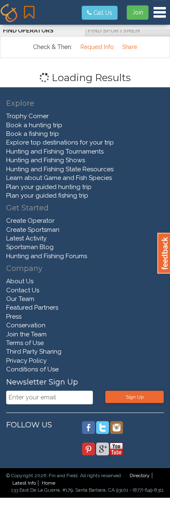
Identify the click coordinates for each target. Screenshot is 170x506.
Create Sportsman (32, 229)
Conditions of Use (32, 369)
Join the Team (26, 334)
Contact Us (22, 290)
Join (137, 12)
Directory (140, 475)
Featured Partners (32, 307)
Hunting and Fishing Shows (45, 160)
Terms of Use (25, 343)
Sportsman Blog (30, 247)
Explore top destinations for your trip (60, 142)
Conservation (25, 325)
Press (13, 316)
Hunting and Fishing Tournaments (55, 151)
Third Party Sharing (33, 351)
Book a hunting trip (34, 125)
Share (129, 47)
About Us (19, 281)
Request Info (97, 47)
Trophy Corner (27, 116)
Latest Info (24, 483)
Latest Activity (26, 238)
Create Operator (30, 220)
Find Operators (28, 30)
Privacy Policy (26, 360)
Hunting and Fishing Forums (46, 256)
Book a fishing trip (32, 134)
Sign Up (135, 397)
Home (48, 483)
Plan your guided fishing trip (47, 195)
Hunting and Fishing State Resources (59, 169)
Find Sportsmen (114, 30)
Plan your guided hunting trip (49, 187)
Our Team (20, 299)
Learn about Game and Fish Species (59, 178)
